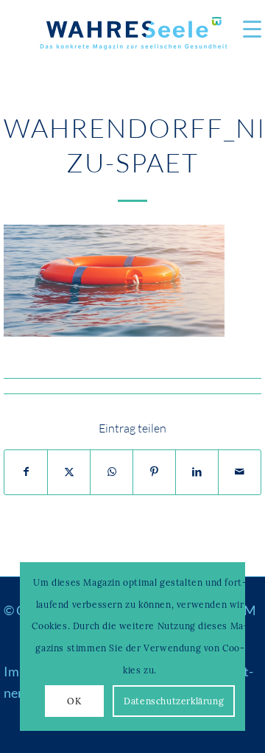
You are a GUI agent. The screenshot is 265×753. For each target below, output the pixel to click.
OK (74, 701)
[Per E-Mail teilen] (240, 472)
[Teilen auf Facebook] (25, 472)
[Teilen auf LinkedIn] (197, 472)
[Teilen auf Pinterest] (154, 472)
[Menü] (244, 29)
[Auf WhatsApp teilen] (111, 472)
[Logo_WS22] (132, 37)
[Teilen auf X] (69, 472)
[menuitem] (244, 29)
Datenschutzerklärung (174, 701)
